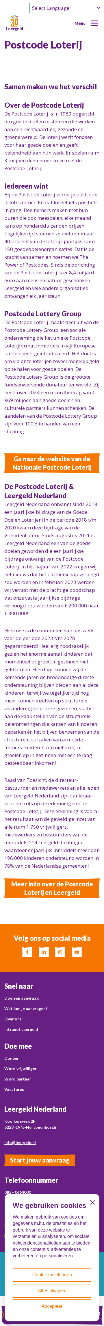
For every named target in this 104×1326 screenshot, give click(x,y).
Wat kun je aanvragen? (25, 1008)
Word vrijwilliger (20, 1068)
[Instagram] (60, 952)
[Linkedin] (44, 952)
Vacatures (14, 1089)
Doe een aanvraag (21, 998)
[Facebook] (27, 952)
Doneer (11, 1058)
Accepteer (52, 1306)
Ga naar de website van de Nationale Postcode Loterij (52, 463)
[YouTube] (77, 952)
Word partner (17, 1078)
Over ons (13, 1018)
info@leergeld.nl (20, 1142)
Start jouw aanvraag (40, 1160)
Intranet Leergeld (21, 1029)
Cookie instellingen (52, 1274)
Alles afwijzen (52, 1290)
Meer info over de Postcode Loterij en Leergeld (52, 888)
